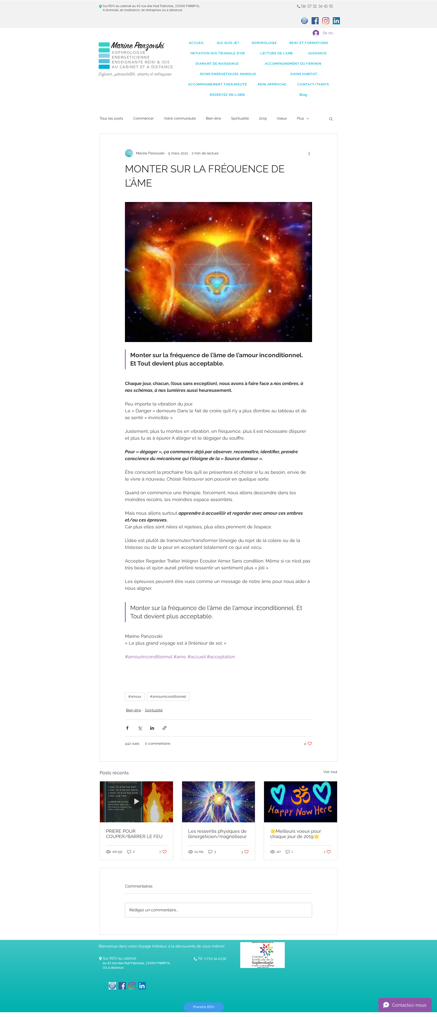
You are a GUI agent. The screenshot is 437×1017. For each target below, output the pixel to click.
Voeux (282, 118)
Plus (300, 118)
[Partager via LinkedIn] (152, 728)
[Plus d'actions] (309, 153)
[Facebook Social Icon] (315, 20)
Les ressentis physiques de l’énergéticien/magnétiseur (217, 833)
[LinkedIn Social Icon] (336, 20)
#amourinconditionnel (168, 696)
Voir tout (330, 772)
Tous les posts (111, 118)
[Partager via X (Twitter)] (139, 728)
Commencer (143, 118)
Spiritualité (240, 118)
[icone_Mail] (304, 20)
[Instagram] (325, 20)
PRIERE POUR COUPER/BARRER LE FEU (134, 833)
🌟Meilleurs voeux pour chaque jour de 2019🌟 (295, 833)
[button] (331, 119)
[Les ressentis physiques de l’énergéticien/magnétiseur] (218, 801)
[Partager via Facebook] (127, 728)
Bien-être (213, 118)
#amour (134, 696)
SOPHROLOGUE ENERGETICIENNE (131, 55)
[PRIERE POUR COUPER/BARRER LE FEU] (136, 801)
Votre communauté (180, 118)
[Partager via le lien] (164, 728)
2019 (263, 118)
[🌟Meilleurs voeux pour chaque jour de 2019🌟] (300, 801)
